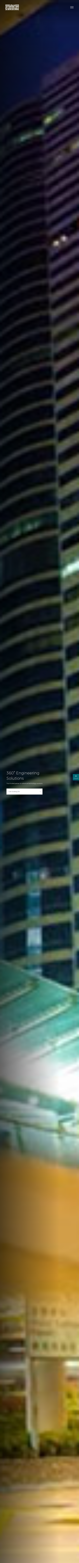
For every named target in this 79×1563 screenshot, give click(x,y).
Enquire (76, 778)
